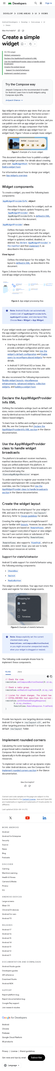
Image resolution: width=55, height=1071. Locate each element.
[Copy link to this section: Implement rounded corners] (48, 740)
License (14, 1051)
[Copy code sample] (51, 676)
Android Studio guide (11, 966)
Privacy (5, 886)
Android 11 (6, 955)
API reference (8, 975)
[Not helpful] (23, 31)
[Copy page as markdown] (30, 44)
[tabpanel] (27, 694)
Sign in (48, 3)
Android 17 (6, 929)
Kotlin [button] (8, 671)
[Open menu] (4, 3)
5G (3, 890)
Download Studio (9, 979)
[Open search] (35, 3)
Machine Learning (9, 873)
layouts (24, 524)
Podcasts (6, 857)
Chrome (5, 1029)
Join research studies (11, 1007)
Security (5, 840)
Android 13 (6, 946)
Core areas (24, 13)
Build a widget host (11, 167)
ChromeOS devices (10, 910)
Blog (4, 853)
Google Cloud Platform (12, 1037)
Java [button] (19, 671)
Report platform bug (10, 994)
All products (7, 1041)
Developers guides (10, 970)
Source (5, 845)
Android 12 (6, 951)
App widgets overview (16, 175)
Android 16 (6, 934)
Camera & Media (9, 881)
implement (34, 246)
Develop (8, 13)
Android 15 (6, 938)
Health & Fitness (8, 877)
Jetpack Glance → (14, 100)
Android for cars (9, 914)
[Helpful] (19, 31)
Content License (29, 799)
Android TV (7, 918)
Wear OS (6, 905)
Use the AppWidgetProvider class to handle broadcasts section (25, 489)
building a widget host (25, 387)
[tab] (8, 671)
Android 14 (6, 942)
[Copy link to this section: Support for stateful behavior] (40, 557)
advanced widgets (26, 383)
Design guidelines (29, 516)
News (4, 849)
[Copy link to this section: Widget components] (36, 187)
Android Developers (10, 22)
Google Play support (10, 1003)
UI (36, 13)
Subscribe (36, 1057)
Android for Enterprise (11, 836)
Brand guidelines (27, 1051)
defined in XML (43, 216)
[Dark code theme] (48, 676)
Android (5, 832)
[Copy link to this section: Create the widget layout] (43, 504)
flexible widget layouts (12, 380)
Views (44, 13)
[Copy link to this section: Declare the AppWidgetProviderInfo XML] (18, 402)
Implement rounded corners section (19, 770)
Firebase (5, 1033)
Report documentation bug (13, 999)
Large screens (8, 901)
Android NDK (7, 983)
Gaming (5, 869)
